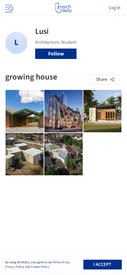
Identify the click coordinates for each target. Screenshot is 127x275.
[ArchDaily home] (63, 8)
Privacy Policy (14, 267)
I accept (102, 264)
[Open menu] (8, 7)
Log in (114, 8)
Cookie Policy (40, 267)
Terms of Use (61, 262)
